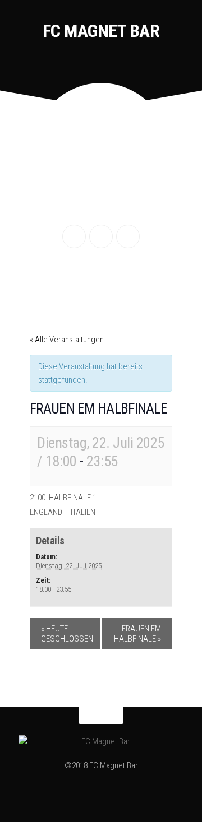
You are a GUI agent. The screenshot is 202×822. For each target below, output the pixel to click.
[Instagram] (101, 236)
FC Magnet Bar (101, 30)
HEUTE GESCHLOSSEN (67, 634)
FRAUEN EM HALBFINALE (137, 634)
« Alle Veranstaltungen (67, 340)
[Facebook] (74, 236)
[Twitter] (128, 236)
